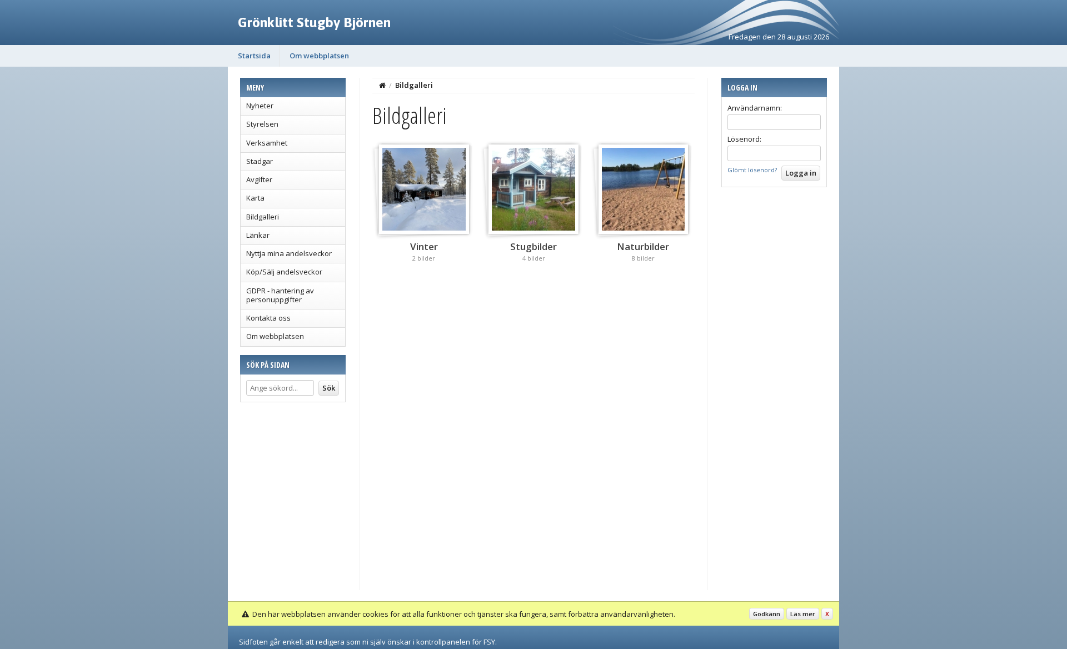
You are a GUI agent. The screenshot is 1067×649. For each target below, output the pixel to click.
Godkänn (766, 614)
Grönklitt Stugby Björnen (314, 22)
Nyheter (259, 106)
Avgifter (259, 179)
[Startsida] (382, 85)
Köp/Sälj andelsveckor (284, 272)
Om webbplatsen (319, 56)
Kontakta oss (268, 318)
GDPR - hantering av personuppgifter (280, 295)
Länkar (258, 235)
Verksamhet (266, 143)
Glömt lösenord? (752, 170)
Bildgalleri (262, 217)
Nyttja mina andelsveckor (289, 253)
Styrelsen (262, 124)
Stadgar (259, 161)
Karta (255, 198)
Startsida (254, 56)
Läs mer (802, 614)
